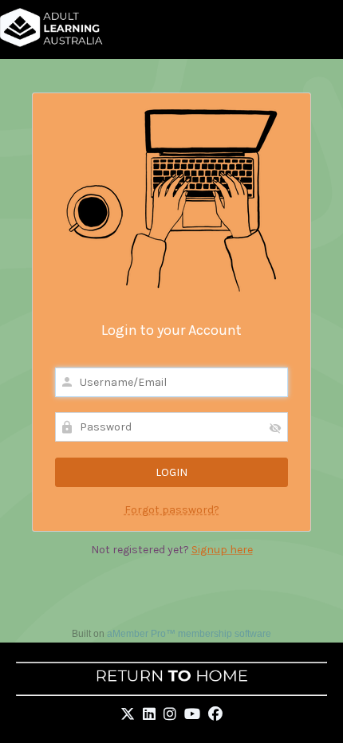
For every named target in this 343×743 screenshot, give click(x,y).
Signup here (222, 549)
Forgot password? (171, 510)
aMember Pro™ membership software (189, 633)
